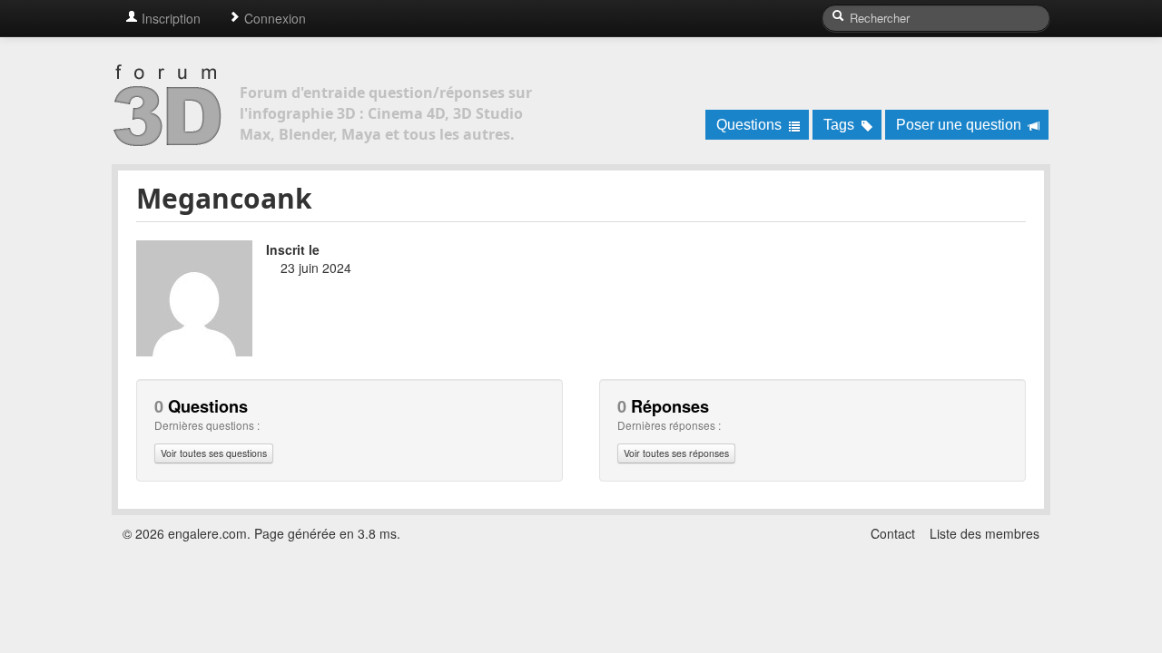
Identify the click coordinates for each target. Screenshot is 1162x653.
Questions (750, 124)
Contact (893, 533)
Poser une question (960, 124)
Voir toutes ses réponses (676, 453)
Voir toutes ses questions (214, 453)
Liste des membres (984, 533)
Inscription (169, 18)
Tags (840, 124)
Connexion (273, 18)
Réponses (663, 406)
